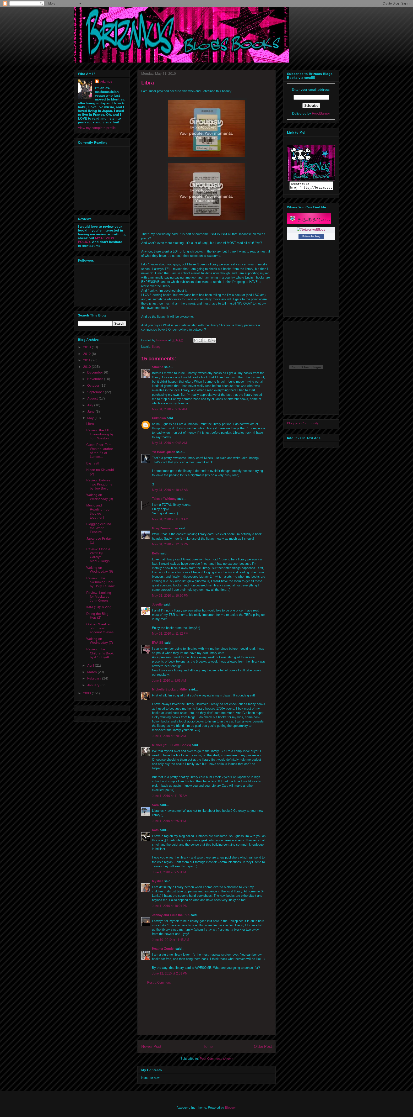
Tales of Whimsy (164, 499)
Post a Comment (159, 982)
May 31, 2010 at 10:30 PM (170, 595)
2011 (87, 360)
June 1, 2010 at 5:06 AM (169, 680)
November (95, 379)
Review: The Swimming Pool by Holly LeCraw (100, 582)
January (93, 685)
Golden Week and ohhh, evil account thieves (100, 628)
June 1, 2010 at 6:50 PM (169, 821)
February (94, 678)
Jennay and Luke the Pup (171, 915)
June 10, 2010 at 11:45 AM (170, 940)
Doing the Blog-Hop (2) (98, 616)
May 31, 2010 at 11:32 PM (170, 633)
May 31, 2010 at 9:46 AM (169, 443)
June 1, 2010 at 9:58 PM (169, 872)
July (90, 405)
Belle (155, 553)
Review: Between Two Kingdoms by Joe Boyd (99, 484)
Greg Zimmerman (165, 528)
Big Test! (92, 463)
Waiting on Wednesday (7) (99, 641)
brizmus (106, 81)
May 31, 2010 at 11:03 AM (170, 519)
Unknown (159, 418)
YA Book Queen (163, 452)
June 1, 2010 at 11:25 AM (169, 796)
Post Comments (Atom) (216, 1058)
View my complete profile (97, 128)
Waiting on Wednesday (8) (99, 570)
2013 (87, 347)
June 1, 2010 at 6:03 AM (169, 736)
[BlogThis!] (200, 340)
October (93, 385)
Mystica (157, 881)
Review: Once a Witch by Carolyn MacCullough (98, 555)
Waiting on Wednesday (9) (99, 497)
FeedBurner (321, 113)
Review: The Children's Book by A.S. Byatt (100, 653)
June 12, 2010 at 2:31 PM (170, 973)
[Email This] (195, 340)
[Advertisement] (206, 1014)
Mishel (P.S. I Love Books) (171, 745)
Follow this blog (311, 236)
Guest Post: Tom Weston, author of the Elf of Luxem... (99, 450)
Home (207, 1046)
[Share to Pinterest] (214, 340)
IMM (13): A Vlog (98, 607)
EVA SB (157, 642)
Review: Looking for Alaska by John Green (98, 597)
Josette (157, 604)
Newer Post (151, 1046)
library (156, 346)
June (91, 411)
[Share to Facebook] (209, 340)
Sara (155, 805)
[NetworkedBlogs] (311, 229)
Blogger (230, 1107)
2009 (87, 693)
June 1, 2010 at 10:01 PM (170, 906)
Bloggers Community (303, 423)
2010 (87, 367)
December (95, 372)
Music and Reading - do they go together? (97, 511)
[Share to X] (204, 340)
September (96, 392)
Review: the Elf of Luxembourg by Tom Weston (100, 434)
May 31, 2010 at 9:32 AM (169, 409)
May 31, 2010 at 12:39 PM (170, 544)
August (93, 398)
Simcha (157, 367)
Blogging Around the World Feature (98, 528)
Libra (90, 424)
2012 (87, 354)
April (91, 665)
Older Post (263, 1046)
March (92, 672)
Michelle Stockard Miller (170, 689)
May (91, 418)
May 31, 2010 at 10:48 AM (170, 490)
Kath (155, 830)
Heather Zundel (163, 948)
